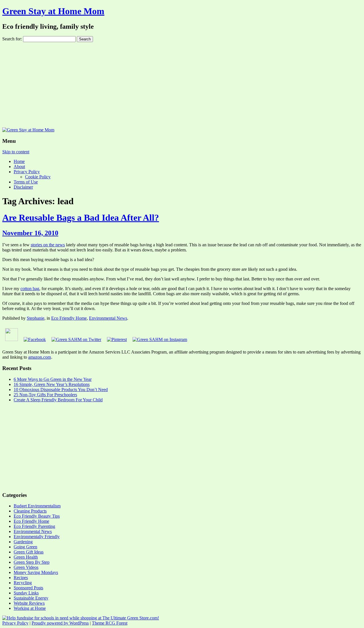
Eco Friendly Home (69, 318)
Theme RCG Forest (109, 623)
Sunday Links (26, 592)
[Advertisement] (182, 85)
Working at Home (30, 608)
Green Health (26, 557)
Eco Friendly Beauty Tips (37, 516)
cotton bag (29, 288)
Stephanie (35, 318)
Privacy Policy (27, 171)
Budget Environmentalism (37, 505)
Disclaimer (23, 187)
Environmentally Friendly (37, 536)
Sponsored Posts (28, 587)
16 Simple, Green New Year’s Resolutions (52, 384)
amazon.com (39, 357)
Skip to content (15, 151)
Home (19, 161)
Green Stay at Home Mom (53, 11)
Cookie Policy (38, 176)
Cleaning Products (30, 511)
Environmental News (108, 318)
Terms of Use (26, 181)
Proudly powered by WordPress (60, 623)
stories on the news (48, 244)
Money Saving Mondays (36, 572)
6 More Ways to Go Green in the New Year (53, 379)
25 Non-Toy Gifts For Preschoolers (45, 394)
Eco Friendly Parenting (34, 526)
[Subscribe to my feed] (11, 339)
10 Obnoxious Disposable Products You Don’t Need (61, 389)
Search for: (12, 38)
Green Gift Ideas (29, 552)
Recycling (23, 582)
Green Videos (26, 567)
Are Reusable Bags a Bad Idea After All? (80, 217)
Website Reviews (29, 603)
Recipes (21, 577)
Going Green (25, 546)
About (19, 166)
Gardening (23, 541)
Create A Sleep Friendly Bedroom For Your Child (58, 399)
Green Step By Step (31, 562)
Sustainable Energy (31, 598)
